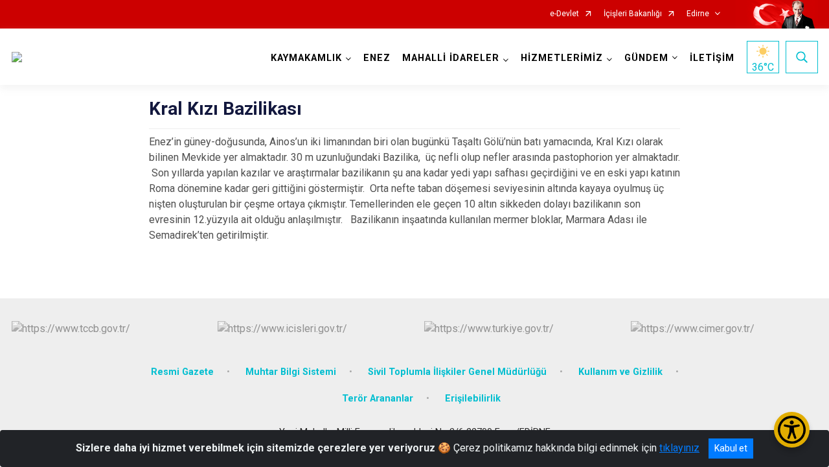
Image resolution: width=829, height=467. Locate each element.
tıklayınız (679, 448)
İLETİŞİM (712, 58)
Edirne (698, 14)
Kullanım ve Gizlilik (620, 371)
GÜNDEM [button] (646, 58)
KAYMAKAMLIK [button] (306, 58)
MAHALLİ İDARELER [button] (450, 58)
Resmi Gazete (182, 371)
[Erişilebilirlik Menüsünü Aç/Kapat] (792, 430)
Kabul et (730, 448)
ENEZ (377, 58)
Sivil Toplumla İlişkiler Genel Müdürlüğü (457, 371)
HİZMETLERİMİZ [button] (562, 58)
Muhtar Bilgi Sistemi (290, 371)
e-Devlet (564, 14)
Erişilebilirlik (473, 398)
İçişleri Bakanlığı (633, 14)
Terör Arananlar (377, 398)
